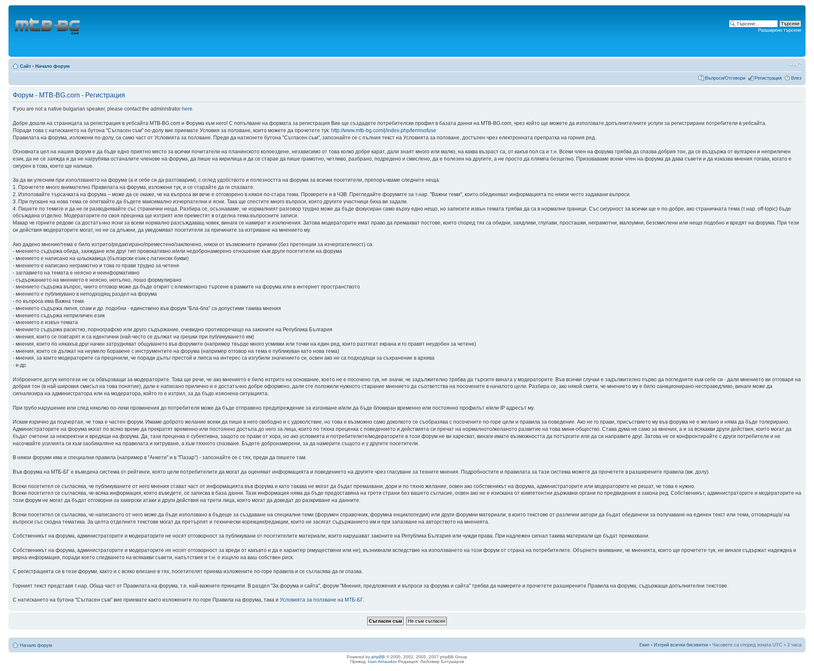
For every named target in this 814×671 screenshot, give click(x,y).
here (187, 109)
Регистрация (768, 77)
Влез (796, 77)
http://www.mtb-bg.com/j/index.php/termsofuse (383, 130)
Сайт (25, 66)
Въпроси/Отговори (725, 77)
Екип (644, 644)
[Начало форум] (48, 31)
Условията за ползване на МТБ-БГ (321, 600)
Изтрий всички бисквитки (681, 644)
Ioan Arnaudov (382, 661)
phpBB (378, 656)
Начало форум (52, 66)
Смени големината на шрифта (795, 64)
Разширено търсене (779, 30)
